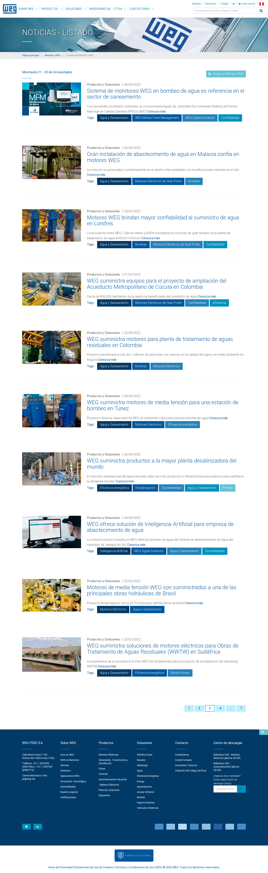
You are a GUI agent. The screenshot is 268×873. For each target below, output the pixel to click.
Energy (140, 781)
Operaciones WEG (69, 776)
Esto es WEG (67, 754)
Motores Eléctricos (166, 366)
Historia (64, 765)
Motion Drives (180, 673)
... (231, 708)
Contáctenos (140, 8)
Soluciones (74, 8)
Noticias (196, 3)
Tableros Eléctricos (109, 784)
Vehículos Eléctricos (148, 808)
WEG (8, 9)
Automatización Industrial (113, 779)
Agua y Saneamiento (114, 118)
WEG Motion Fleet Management (157, 118)
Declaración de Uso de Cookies (93, 867)
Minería (141, 797)
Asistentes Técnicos (186, 765)
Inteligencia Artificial (114, 551)
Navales (141, 760)
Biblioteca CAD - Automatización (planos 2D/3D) (226, 766)
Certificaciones (68, 797)
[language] (262, 4)
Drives (102, 768)
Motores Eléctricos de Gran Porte (158, 181)
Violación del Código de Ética (190, 770)
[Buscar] (261, 11)
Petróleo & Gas (144, 754)
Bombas (194, 181)
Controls (103, 774)
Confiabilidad (230, 118)
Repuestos (104, 795)
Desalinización (145, 488)
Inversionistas (100, 8)
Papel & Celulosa (146, 802)
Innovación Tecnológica (73, 781)
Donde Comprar (183, 760)
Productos (49, 8)
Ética (118, 8)
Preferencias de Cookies (137, 855)
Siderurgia (142, 765)
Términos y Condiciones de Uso (134, 867)
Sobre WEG (26, 8)
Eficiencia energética (182, 424)
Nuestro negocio (69, 792)
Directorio (65, 770)
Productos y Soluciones (103, 84)
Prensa (227, 488)
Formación (210, 3)
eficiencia (219, 303)
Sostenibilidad (171, 488)
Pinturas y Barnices (109, 790)
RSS (158, 867)
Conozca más (156, 111)
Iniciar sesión (247, 3)
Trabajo (224, 3)
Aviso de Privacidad (60, 867)
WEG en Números (69, 760)
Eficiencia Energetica (148, 776)
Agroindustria (144, 786)
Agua (140, 770)
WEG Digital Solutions (200, 118)
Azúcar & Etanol (145, 792)
